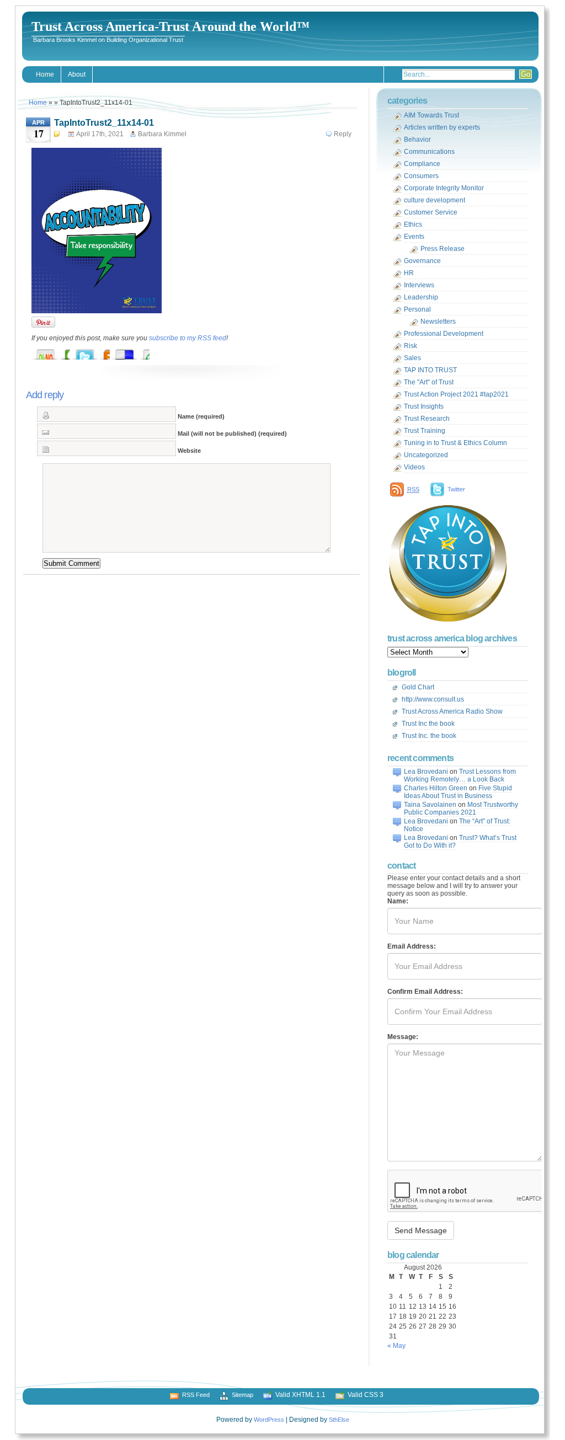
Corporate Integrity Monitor (444, 188)
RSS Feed (196, 1394)
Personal (417, 309)
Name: (397, 901)
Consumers (421, 176)
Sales (412, 358)
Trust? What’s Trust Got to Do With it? (460, 841)
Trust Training (424, 431)
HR (409, 273)
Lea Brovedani (426, 771)
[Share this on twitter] (96, 352)
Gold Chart (418, 687)
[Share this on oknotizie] (56, 352)
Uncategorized (426, 455)
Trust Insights (424, 406)
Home (45, 74)
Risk (410, 346)
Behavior (417, 139)
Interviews (419, 285)
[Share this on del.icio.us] (136, 352)
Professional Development (443, 334)
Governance (422, 261)
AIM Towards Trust (431, 115)
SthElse (339, 1419)
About (77, 74)
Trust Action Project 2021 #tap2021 (456, 394)
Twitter (456, 489)
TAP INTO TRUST (430, 370)
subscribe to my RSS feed (187, 338)
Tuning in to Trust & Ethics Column (455, 443)
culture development (434, 200)
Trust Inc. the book (429, 736)
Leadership (421, 297)
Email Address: (411, 946)
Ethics (413, 224)
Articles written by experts (442, 127)
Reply (342, 134)
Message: (402, 1037)
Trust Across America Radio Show (452, 711)
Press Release (442, 249)
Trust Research (427, 418)
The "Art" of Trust (429, 382)
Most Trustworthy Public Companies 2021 (461, 808)
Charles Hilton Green (435, 788)
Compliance (422, 164)
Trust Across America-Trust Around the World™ (170, 26)
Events (414, 236)
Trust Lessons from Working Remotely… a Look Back (460, 775)
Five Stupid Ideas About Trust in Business (458, 792)
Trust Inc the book (428, 723)
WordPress (269, 1419)
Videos (414, 467)
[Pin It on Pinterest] (43, 322)
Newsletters (438, 321)
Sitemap (242, 1394)
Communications (429, 152)
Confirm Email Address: (425, 991)
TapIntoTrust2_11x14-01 (104, 122)
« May (396, 1346)
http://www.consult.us (433, 699)
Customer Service (430, 212)
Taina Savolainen (430, 805)
